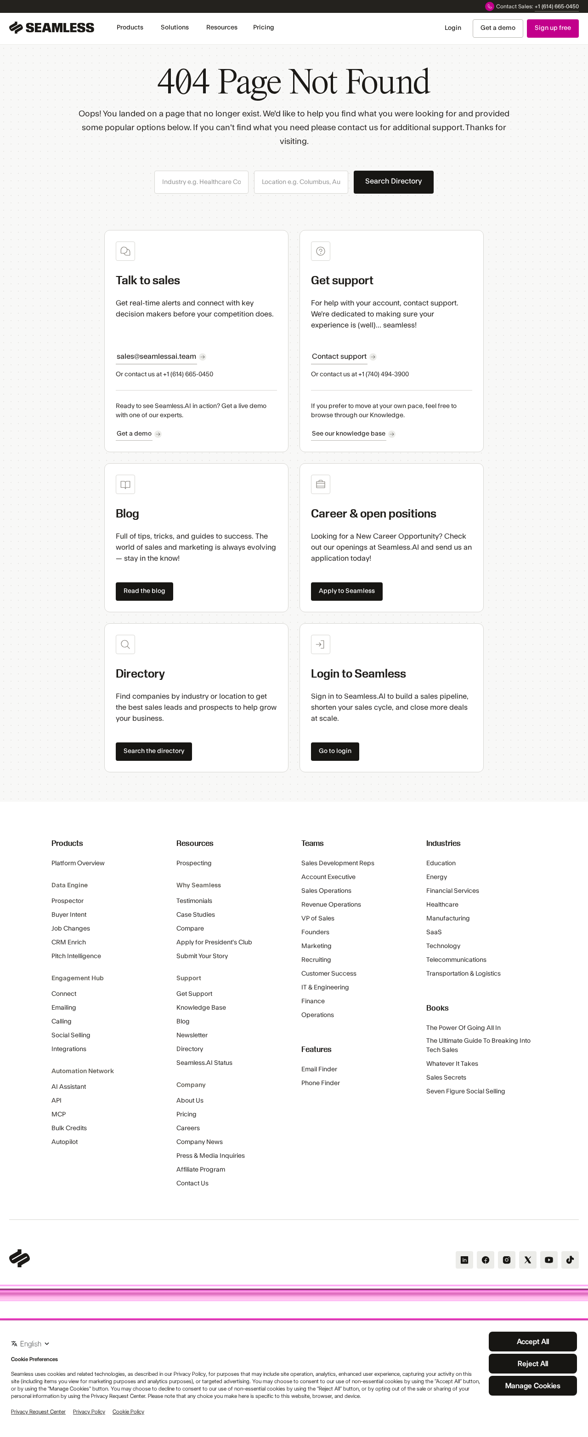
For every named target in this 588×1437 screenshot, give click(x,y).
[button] (130, 28)
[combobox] (201, 182)
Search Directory (393, 181)
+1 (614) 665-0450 (557, 6)
